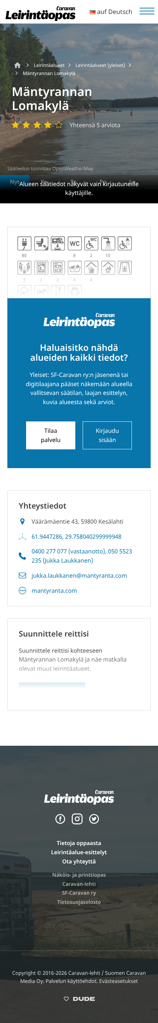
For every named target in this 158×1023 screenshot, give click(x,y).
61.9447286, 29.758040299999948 (76, 536)
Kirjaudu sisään (107, 435)
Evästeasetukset (118, 981)
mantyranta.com (54, 591)
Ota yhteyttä (79, 861)
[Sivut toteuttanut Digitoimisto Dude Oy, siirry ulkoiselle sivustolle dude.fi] (79, 1000)
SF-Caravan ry (79, 893)
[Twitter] (94, 823)
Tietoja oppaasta (79, 843)
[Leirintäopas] (40, 19)
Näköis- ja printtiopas (79, 874)
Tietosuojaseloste (79, 902)
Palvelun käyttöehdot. (72, 981)
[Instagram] (77, 823)
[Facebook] (60, 823)
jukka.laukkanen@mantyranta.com (79, 575)
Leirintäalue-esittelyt (79, 852)
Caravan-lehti (79, 884)
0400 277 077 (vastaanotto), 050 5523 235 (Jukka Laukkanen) (82, 555)
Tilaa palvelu (51, 435)
